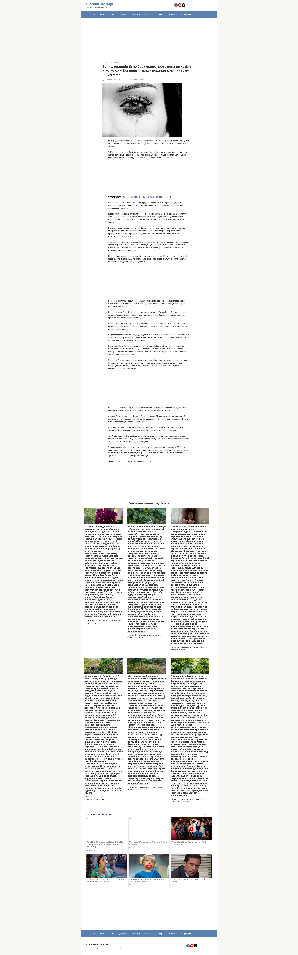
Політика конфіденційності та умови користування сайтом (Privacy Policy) (115, 948)
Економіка (148, 14)
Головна (91, 14)
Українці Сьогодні (99, 4)
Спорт (160, 14)
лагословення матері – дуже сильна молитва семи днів (146, 197)
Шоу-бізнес (186, 14)
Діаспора (123, 14)
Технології (172, 14)
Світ (113, 14)
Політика (136, 14)
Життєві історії (138, 80)
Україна (103, 14)
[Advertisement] (149, 38)
